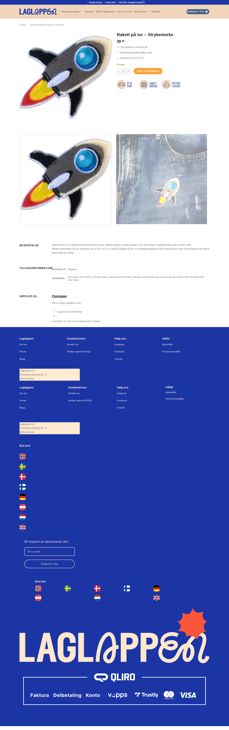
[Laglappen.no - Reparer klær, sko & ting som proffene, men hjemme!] (38, 11)
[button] (143, 2)
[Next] (31, 126)
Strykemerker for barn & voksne (47, 25)
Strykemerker (140, 11)
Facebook (119, 351)
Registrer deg (49, 563)
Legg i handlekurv (148, 71)
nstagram (122, 393)
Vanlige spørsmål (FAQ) (79, 351)
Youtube (118, 359)
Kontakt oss (73, 344)
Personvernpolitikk (171, 351)
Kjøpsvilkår (167, 344)
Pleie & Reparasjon (105, 11)
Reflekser (156, 11)
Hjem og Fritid (124, 11)
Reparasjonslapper (71, 11)
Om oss (23, 344)
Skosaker (89, 11)
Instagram (119, 344)
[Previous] (22, 126)
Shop (22, 25)
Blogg (22, 359)
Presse (22, 351)
